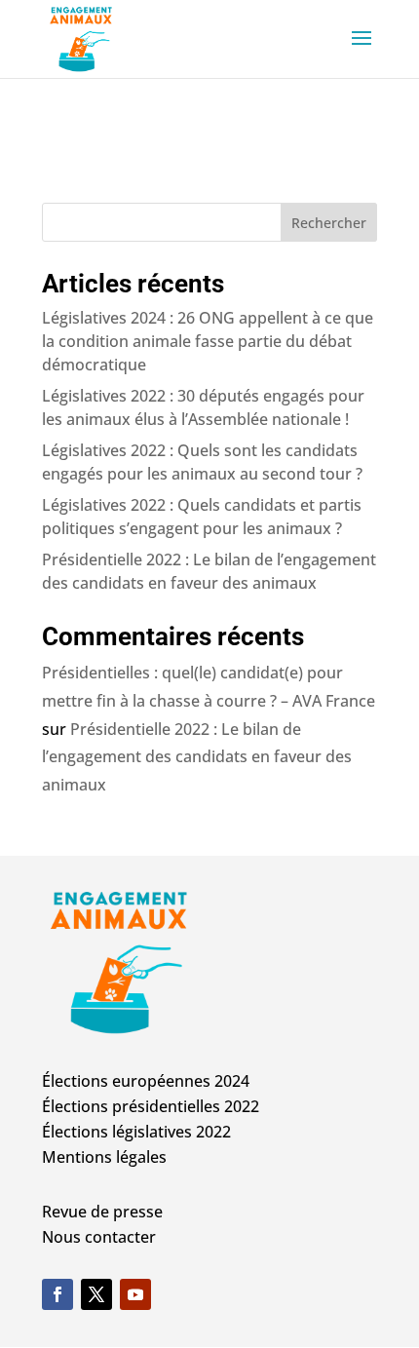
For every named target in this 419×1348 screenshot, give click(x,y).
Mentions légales (104, 1157)
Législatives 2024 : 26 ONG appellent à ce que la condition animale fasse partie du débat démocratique (207, 341)
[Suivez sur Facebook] (57, 1294)
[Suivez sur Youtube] (135, 1294)
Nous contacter (99, 1237)
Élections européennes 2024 (145, 1081)
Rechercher (328, 222)
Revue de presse (102, 1211)
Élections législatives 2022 (136, 1131)
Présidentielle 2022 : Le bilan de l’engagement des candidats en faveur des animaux (197, 757)
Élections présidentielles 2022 (150, 1106)
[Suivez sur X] (96, 1294)
